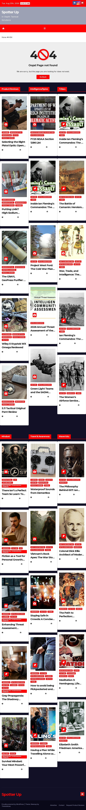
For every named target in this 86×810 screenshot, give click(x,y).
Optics (15, 135)
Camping (34, 480)
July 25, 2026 (38, 147)
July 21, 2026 (9, 284)
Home (4, 37)
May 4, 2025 (66, 494)
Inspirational (7, 480)
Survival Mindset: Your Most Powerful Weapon (14, 765)
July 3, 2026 (9, 416)
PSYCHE (21, 685)
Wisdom (79, 609)
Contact (61, 805)
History (34, 197)
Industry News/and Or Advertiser (42, 132)
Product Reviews (8, 138)
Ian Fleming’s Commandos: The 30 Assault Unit (71, 339)
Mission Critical (16, 132)
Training (19, 205)
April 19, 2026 (39, 273)
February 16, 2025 (69, 752)
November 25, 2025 (41, 623)
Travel (47, 485)
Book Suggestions (66, 670)
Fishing (41, 480)
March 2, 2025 (67, 688)
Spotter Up (10, 12)
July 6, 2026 (9, 352)
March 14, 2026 (39, 396)
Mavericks (70, 393)
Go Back (43, 77)
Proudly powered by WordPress (13, 804)
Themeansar (6, 806)
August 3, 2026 (10, 498)
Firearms (5, 132)
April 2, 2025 (67, 343)
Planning (5, 616)
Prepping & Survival (9, 270)
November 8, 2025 (11, 769)
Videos (71, 676)
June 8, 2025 (38, 693)
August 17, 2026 (11, 150)
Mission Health (21, 202)
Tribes (33, 199)
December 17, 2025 (12, 703)
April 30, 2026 (39, 211)
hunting (34, 482)
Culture (14, 548)
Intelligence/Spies (37, 135)
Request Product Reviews (75, 805)
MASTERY (5, 685)
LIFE (15, 480)
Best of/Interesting (66, 197)
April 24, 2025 (67, 211)
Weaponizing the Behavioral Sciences (12, 486)
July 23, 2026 (10, 217)
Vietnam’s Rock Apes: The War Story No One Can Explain (42, 557)
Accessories (6, 334)
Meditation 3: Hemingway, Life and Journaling (69, 683)
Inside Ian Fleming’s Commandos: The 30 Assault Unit (42, 207)
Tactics (5, 340)
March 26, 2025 (68, 559)
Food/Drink (71, 673)
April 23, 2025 (67, 279)
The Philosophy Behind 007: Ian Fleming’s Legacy (69, 490)
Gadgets (49, 480)
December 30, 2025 (41, 562)
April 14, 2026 (39, 335)
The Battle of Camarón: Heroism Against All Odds (70, 207)
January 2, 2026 (11, 632)
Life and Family (7, 482)
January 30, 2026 (11, 564)
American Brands (8, 199)
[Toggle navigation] (44, 28)
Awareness (6, 548)
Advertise (53, 805)
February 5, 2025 (68, 405)
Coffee (76, 670)
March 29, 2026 (39, 497)
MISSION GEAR (6, 135)
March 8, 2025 (67, 621)
